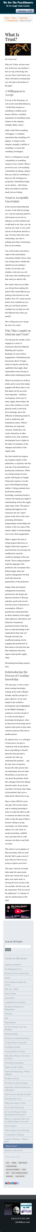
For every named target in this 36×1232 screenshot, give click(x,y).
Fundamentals (12, 20)
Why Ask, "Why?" (12, 989)
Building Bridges (11, 1033)
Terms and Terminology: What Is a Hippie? (17, 1072)
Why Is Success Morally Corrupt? (18, 1094)
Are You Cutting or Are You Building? (16, 1028)
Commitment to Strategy (14, 1134)
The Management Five (13, 969)
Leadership (23, 18)
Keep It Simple (10, 993)
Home (7, 18)
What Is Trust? (11, 1146)
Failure (7, 977)
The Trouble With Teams (14, 1107)
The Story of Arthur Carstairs (16, 1083)
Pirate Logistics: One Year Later (17, 1130)
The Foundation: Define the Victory (15, 983)
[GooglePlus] (8, 1183)
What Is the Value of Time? (15, 1103)
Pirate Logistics (11, 1125)
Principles (8, 1013)
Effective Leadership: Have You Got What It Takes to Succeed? (17, 1120)
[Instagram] (11, 1183)
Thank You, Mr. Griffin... (14, 1067)
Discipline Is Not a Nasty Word (17, 973)
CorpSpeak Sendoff (12, 1047)
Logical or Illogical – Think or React (17, 1140)
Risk (6, 1018)
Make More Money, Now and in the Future (17, 1057)
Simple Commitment (13, 964)
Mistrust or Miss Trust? (14, 1150)
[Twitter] (18, 1183)
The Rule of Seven (12, 1078)
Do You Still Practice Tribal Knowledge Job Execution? (15, 1113)
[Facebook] (6, 1183)
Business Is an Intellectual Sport (17, 1038)
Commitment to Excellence (15, 1002)
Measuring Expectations (14, 1062)
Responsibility (10, 1022)
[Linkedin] (13, 1183)
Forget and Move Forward (15, 1051)
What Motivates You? (13, 1098)
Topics (14, 18)
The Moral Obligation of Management (14, 1008)
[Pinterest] (15, 1183)
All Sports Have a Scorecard (16, 1042)
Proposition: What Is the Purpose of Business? (18, 1088)
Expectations (10, 998)
